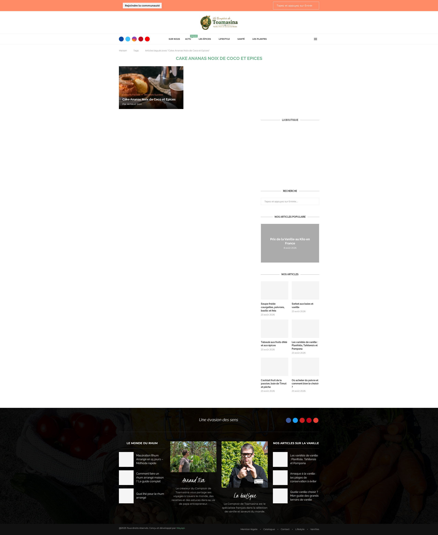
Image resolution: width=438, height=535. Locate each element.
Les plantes (259, 39)
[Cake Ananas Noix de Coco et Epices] (151, 87)
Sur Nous (174, 39)
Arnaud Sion (134, 104)
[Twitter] (127, 39)
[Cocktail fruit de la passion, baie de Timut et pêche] (274, 367)
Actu (189, 38)
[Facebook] (121, 39)
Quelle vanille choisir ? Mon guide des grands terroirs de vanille (304, 495)
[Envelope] (315, 420)
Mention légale (249, 529)
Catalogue (269, 529)
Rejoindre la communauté (142, 5)
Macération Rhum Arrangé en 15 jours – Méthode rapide (149, 459)
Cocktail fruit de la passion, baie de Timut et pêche (273, 383)
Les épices (205, 39)
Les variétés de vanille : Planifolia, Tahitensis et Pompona (305, 345)
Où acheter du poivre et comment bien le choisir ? (305, 383)
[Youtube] (147, 39)
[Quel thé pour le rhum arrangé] (126, 495)
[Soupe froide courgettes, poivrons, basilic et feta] (274, 290)
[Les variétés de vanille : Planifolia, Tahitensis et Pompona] (305, 329)
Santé (241, 39)
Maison (123, 50)
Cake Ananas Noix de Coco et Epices (149, 99)
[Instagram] (134, 39)
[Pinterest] (140, 39)
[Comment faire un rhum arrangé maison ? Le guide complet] (126, 477)
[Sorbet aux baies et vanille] (305, 290)
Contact (285, 529)
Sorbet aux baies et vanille (302, 305)
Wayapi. (180, 528)
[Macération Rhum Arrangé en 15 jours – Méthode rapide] (126, 459)
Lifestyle (224, 39)
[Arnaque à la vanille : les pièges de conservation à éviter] (280, 477)
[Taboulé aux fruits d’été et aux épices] (274, 329)
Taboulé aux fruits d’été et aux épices (274, 344)
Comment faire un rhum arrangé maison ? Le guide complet (150, 477)
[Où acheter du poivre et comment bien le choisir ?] (305, 367)
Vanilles (314, 529)
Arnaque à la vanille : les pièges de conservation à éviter (303, 477)
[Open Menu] (315, 39)
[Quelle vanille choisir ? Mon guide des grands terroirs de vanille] (280, 495)
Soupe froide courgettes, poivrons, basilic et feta (273, 307)
